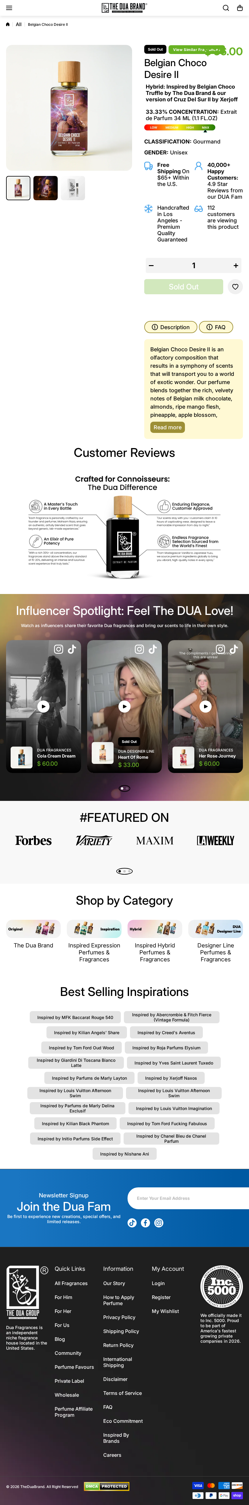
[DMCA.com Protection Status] (106, 1486)
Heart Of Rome (133, 757)
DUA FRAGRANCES (54, 750)
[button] (240, 8)
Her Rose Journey (217, 755)
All (19, 24)
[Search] (226, 8)
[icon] (58, 650)
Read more (168, 427)
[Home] (7, 24)
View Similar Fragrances (196, 49)
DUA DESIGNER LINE (136, 751)
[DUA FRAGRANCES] (124, 8)
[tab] (216, 327)
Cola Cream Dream (56, 755)
